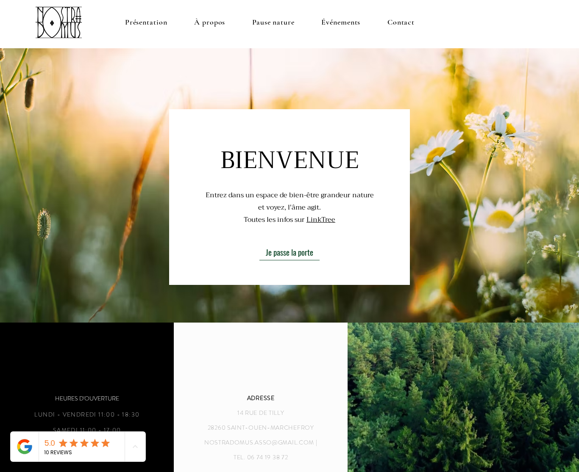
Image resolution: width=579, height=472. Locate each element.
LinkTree (320, 220)
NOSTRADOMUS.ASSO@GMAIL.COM (259, 442)
